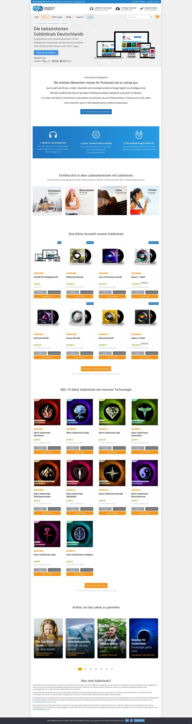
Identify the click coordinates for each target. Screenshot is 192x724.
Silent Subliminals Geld (109, 432)
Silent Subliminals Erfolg (77, 432)
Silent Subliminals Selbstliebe (74, 495)
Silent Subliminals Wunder (111, 493)
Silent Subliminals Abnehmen (42, 434)
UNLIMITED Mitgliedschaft (46, 277)
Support (80, 17)
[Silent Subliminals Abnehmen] (47, 412)
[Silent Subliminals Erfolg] (79, 412)
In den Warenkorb (54, 292)
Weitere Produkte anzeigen (96, 368)
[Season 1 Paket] (144, 256)
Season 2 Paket (138, 338)
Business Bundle (106, 338)
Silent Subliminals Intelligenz (79, 554)
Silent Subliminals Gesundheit (139, 434)
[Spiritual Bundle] (47, 317)
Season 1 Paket (138, 277)
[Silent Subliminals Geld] (112, 412)
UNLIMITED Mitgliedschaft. (41, 709)
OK (127, 720)
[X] (189, 721)
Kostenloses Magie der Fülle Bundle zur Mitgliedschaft (59, 2)
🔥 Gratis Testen (153, 2)
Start (37, 17)
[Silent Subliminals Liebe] (47, 534)
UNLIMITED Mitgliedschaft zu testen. (45, 702)
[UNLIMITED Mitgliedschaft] (47, 256)
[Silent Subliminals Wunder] (112, 473)
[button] (48, 648)
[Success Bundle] (79, 317)
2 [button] (85, 669)
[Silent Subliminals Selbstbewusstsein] (47, 473)
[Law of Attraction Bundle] (112, 256)
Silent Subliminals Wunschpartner (139, 495)
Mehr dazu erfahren (96, 585)
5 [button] (101, 669)
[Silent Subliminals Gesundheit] (144, 412)
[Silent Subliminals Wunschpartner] (144, 473)
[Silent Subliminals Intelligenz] (79, 534)
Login (90, 17)
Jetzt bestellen (47, 296)
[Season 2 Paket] (144, 317)
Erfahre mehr (139, 720)
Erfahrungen (57, 17)
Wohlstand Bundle (74, 277)
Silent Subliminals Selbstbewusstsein (42, 495)
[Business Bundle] (112, 317)
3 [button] (90, 669)
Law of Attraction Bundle (110, 277)
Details (40, 292)
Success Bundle (73, 338)
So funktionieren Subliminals (96, 111)
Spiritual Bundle (41, 338)
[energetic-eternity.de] (53, 8)
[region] (96, 43)
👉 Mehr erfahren (139, 2)
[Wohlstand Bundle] (79, 256)
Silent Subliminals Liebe (45, 554)
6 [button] (106, 669)
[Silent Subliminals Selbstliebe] (79, 473)
